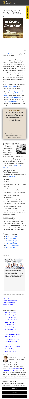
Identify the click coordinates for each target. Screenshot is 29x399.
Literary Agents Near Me (11, 238)
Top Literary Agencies (11, 240)
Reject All (14, 396)
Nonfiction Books (9, 304)
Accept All (14, 388)
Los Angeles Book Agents (12, 332)
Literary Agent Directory (11, 247)
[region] (14, 389)
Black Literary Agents (11, 243)
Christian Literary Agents (12, 245)
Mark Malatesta (8, 16)
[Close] (27, 380)
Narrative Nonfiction (9, 302)
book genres (11, 176)
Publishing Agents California (18, 92)
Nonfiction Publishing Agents (13, 101)
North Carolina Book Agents (12, 334)
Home (5, 54)
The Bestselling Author (9, 370)
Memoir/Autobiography (10, 300)
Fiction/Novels (8, 299)
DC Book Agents (9, 324)
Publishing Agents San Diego (10, 90)
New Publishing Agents (10, 86)
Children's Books (8, 297)
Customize (14, 392)
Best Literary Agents (10, 242)
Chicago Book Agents (11, 319)
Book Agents (11, 54)
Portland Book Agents (11, 341)
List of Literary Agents (11, 236)
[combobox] (15, 255)
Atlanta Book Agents (10, 312)
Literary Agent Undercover (15, 368)
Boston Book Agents (10, 315)
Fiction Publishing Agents (14, 97)
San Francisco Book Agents (12, 346)
